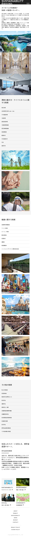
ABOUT (15, 517)
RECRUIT (15, 526)
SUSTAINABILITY (15, 522)
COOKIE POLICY (15, 536)
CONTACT (15, 529)
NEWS (15, 524)
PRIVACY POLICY (15, 534)
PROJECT (15, 520)
